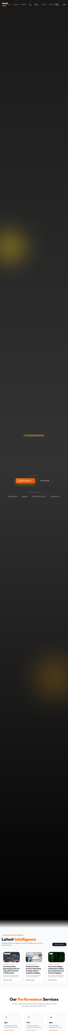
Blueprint (23, 4)
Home (9, 4)
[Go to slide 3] (32, 475)
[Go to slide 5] (35, 475)
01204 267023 (57, 4)
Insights (43, 4)
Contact (51, 4)
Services (15, 4)
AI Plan (30, 4)
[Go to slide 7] (38, 475)
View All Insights (59, 944)
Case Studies (36, 4)
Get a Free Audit (45, 480)
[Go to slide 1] (29, 475)
